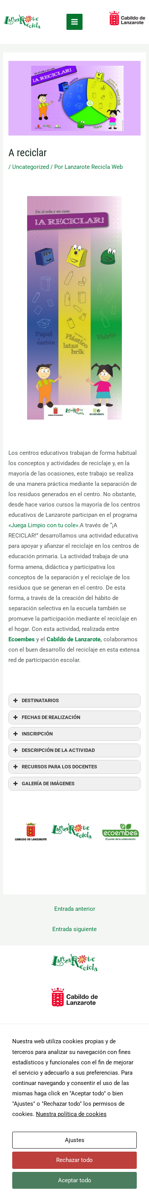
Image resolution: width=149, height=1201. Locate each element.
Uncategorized (30, 166)
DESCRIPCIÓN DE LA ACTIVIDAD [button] (58, 750)
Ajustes (74, 1140)
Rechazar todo (74, 1160)
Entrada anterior (74, 908)
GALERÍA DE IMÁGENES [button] (48, 783)
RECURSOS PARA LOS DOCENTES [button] (59, 767)
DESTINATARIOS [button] (40, 700)
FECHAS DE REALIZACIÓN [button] (51, 717)
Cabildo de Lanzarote (73, 639)
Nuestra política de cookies (71, 1114)
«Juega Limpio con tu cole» (43, 525)
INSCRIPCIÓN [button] (37, 734)
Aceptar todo (74, 1180)
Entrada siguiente (74, 929)
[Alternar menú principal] (74, 22)
